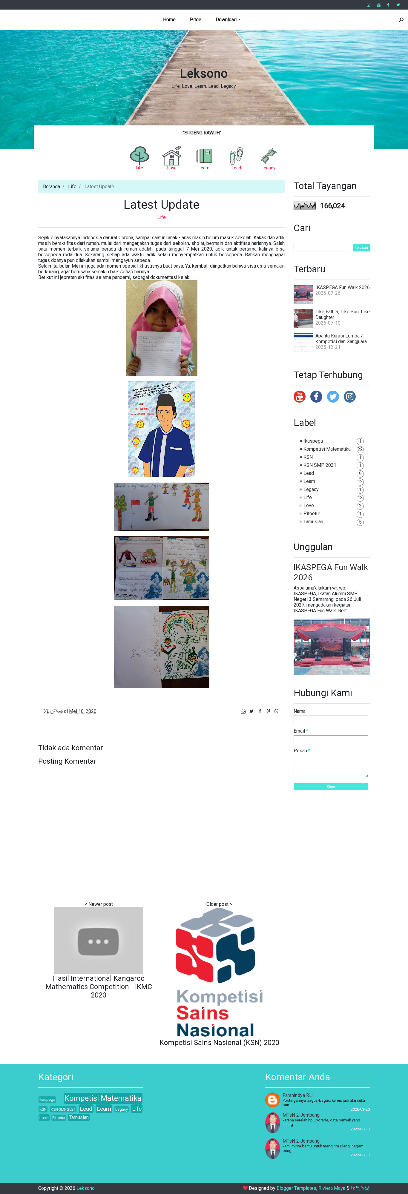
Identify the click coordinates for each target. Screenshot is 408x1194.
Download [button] (226, 19)
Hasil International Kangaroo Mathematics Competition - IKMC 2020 (98, 986)
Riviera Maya (331, 1188)
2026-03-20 (360, 1109)
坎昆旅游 (360, 1188)
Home (169, 19)
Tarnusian (313, 521)
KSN (308, 457)
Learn (309, 481)
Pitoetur (311, 513)
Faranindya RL (297, 1095)
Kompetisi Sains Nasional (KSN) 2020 (219, 1042)
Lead (308, 473)
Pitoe (195, 19)
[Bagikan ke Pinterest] (269, 711)
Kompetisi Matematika (327, 449)
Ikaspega (313, 441)
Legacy (311, 489)
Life (72, 186)
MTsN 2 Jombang (301, 1115)
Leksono (204, 74)
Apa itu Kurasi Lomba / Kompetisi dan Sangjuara (341, 338)
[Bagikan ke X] (252, 711)
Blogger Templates (296, 1188)
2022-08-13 (360, 1129)
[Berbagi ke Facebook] (260, 711)
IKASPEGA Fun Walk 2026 (342, 287)
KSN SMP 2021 (319, 465)
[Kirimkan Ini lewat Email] (244, 711)
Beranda (51, 186)
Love (308, 505)
